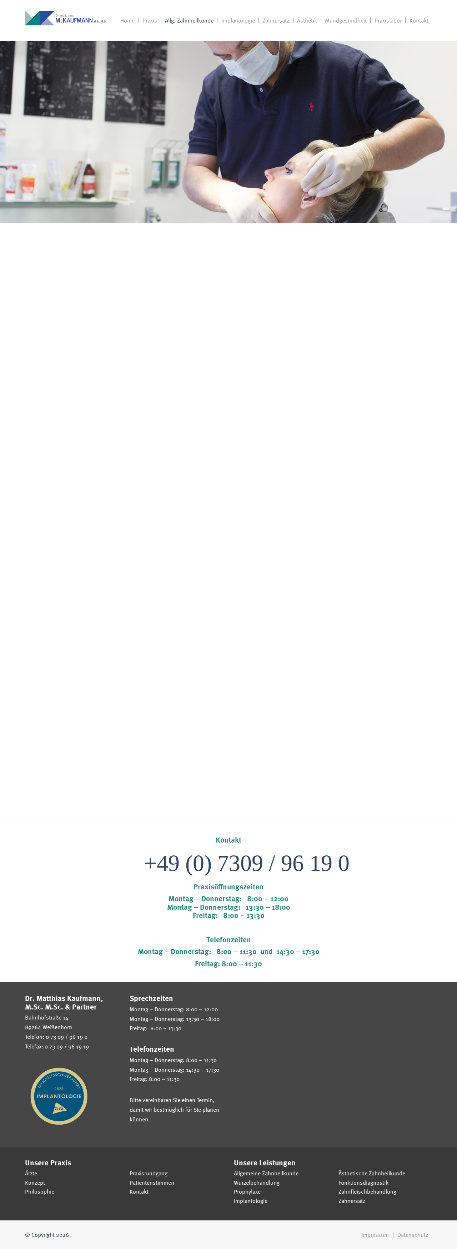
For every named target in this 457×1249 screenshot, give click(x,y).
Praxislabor (388, 20)
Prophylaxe (247, 1191)
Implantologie (238, 20)
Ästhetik (307, 20)
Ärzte (31, 1173)
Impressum (375, 1235)
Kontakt (419, 20)
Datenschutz (412, 1235)
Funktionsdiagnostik (363, 1182)
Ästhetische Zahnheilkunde (371, 1173)
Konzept (35, 1182)
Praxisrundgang (148, 1173)
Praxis (149, 20)
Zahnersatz (275, 20)
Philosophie (39, 1191)
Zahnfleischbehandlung (367, 1191)
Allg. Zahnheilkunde (189, 20)
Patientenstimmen (152, 1182)
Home (127, 20)
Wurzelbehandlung (257, 1182)
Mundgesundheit (346, 20)
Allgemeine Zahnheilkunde (266, 1173)
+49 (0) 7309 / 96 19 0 (247, 863)
